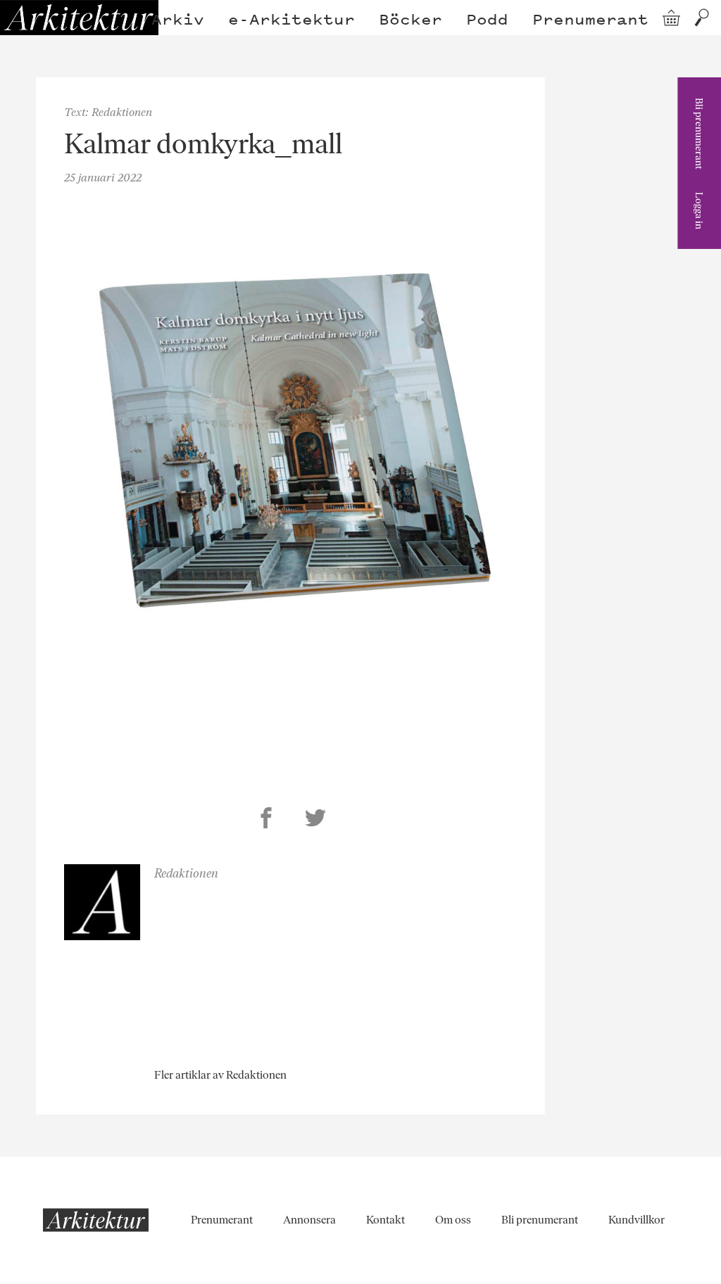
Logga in (699, 210)
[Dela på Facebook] (266, 820)
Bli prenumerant (699, 133)
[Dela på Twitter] (315, 820)
